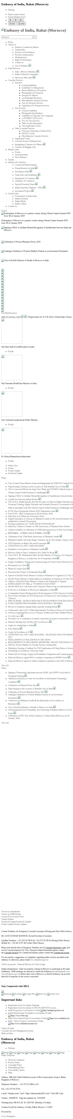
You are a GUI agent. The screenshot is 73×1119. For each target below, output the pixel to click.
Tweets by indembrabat (10, 911)
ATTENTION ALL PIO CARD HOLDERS (26, 546)
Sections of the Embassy (25, 52)
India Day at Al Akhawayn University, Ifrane (26, 516)
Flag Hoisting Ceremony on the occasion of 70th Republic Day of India (37, 486)
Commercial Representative (26, 165)
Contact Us (12, 206)
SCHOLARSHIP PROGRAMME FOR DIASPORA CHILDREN (35, 603)
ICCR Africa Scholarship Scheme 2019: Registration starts (32, 511)
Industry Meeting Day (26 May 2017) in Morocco (28, 622)
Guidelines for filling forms (33, 88)
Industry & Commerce (17, 162)
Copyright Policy (15, 1065)
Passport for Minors (30, 95)
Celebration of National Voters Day (22, 685)
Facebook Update (15, 473)
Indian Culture (20, 204)
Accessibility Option (16, 1070)
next (15, 313)
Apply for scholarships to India (21, 625)
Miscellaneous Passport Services (35, 100)
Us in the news (14, 616)
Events (17, 152)
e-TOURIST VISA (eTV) (32, 118)
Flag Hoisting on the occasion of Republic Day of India (30, 689)
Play (7, 313)
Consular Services (15, 80)
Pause (11, 313)
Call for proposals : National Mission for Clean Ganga (23, 964)
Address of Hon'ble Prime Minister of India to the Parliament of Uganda (37, 581)
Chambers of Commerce (24, 181)
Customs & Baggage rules (25, 147)
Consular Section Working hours (28, 141)
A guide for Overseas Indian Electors (23, 499)
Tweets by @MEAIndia (11, 914)
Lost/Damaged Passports (32, 98)
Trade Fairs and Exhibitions (26, 175)
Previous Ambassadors (24, 55)
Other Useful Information (32, 123)
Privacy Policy (14, 1062)
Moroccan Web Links (24, 77)
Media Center (13, 149)
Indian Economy (21, 198)
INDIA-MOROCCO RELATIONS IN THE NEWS (29, 640)
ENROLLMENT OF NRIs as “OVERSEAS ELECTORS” (32, 584)
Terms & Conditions (16, 1060)
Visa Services (20, 108)
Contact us (19, 62)
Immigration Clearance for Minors (29, 144)
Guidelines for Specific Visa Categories (37, 116)
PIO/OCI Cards (28, 133)
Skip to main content (16, 14)
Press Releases (21, 157)
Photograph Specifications (32, 113)
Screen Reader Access (17, 17)
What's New (13, 465)
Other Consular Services (25, 128)
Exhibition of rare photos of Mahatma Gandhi (26, 549)
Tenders (11, 160)
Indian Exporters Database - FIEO (29, 187)
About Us (12, 44)
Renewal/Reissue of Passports (34, 90)
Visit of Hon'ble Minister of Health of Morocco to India (30, 707)
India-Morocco (14, 68)
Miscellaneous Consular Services (35, 136)
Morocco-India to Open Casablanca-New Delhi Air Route (31, 552)
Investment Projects (23, 191)
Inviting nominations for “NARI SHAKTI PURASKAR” (31, 524)
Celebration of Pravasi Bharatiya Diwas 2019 (26, 692)
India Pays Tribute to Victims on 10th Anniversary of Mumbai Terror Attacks (39, 526)
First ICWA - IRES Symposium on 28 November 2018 (30, 514)
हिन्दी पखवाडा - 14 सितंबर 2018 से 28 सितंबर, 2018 (27, 533)
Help (10, 1072)
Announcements (21, 154)
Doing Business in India (25, 168)
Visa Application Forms (31, 126)
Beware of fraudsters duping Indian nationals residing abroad (33, 607)
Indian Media (20, 201)
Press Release (14, 629)
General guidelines (29, 85)
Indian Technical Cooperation (26, 74)
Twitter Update (14, 471)
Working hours (21, 57)
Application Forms (22, 138)
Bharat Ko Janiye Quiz (17, 569)
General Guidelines (29, 110)
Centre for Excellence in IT (19, 632)
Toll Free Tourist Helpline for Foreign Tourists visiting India (32, 645)
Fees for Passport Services (32, 103)
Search (4, 211)
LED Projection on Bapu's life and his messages (27, 543)
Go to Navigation (8, 1116)
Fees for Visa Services (31, 121)
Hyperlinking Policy (16, 1067)
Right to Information (23, 60)
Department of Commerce (25, 178)
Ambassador (20, 50)
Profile (11, 351)
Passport (18, 83)
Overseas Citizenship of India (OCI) (36, 131)
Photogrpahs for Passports (32, 93)
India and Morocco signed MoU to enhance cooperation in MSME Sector (38, 657)
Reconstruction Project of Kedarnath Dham (25, 572)
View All (4, 665)
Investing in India (22, 171)
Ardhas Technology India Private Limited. (28, 1112)
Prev (3, 313)
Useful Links (13, 193)
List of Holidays (22, 66)
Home (10, 42)
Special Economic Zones (25, 184)
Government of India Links (26, 196)
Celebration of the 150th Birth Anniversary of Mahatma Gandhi (34, 536)
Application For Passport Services (35, 105)
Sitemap (11, 10)
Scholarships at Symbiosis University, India (25, 651)
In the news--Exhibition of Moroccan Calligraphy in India (31, 590)
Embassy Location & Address (27, 47)
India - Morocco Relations (25, 72)
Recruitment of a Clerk (17, 565)
